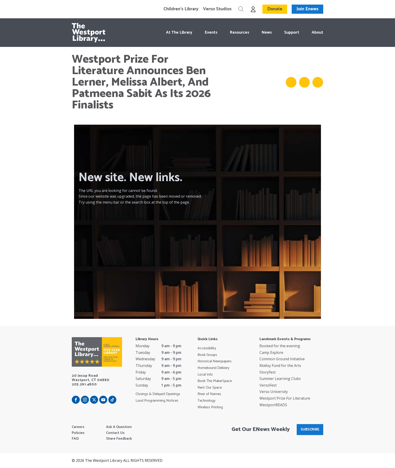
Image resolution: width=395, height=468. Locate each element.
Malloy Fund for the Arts (280, 365)
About (317, 32)
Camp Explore (271, 352)
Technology (206, 401)
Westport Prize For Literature (284, 398)
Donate (274, 9)
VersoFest (268, 385)
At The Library (179, 32)
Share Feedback (119, 439)
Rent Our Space (210, 388)
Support (291, 32)
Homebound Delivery (213, 368)
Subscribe (310, 429)
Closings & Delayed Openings (158, 394)
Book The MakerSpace (215, 381)
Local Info (205, 375)
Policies (78, 433)
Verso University (273, 391)
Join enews (307, 9)
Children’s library (180, 9)
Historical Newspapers (215, 361)
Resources (239, 32)
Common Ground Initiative (282, 358)
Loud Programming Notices (157, 401)
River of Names (209, 394)
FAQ (75, 439)
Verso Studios (217, 9)
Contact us (115, 433)
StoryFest (267, 372)
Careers (78, 427)
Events (211, 32)
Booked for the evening (279, 345)
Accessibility (207, 348)
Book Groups (207, 355)
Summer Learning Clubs (280, 378)
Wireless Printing (210, 407)
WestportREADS (273, 404)
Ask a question (119, 427)
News (267, 32)
